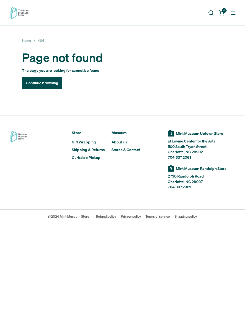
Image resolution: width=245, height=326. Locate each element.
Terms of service (157, 216)
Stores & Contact (125, 149)
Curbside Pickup (86, 157)
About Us (119, 142)
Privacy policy (131, 216)
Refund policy (106, 216)
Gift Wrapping (84, 142)
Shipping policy (186, 216)
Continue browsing (42, 82)
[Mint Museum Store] (19, 13)
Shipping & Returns (88, 149)
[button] (211, 13)
